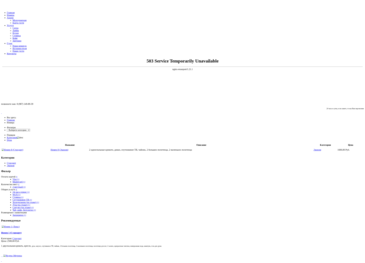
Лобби (16, 30)
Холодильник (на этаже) (26, 202)
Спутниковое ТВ (22, 200)
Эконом (10, 165)
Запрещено (19, 215)
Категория (12, 137)
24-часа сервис (21, 192)
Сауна (15, 28)
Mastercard (19, 182)
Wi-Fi (16, 194)
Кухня (16, 33)
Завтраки (17, 41)
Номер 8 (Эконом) (59, 150)
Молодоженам (20, 20)
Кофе (15, 38)
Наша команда (20, 46)
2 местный (19, 187)
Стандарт (11, 163)
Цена (9, 140)
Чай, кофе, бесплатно (24, 210)
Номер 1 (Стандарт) (11, 233)
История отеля (20, 48)
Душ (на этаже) (21, 205)
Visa (16, 179)
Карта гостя (18, 23)
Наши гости (18, 51)
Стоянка (17, 35)
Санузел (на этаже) (23, 207)
